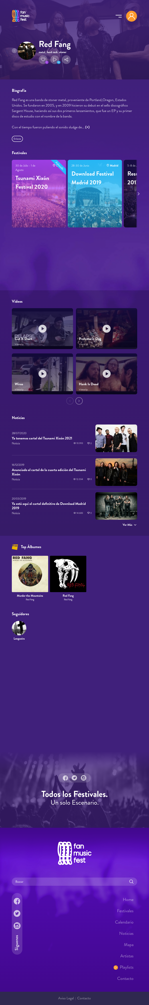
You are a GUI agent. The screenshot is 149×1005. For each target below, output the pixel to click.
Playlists (127, 967)
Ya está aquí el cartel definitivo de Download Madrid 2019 (49, 506)
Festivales (125, 911)
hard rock (52, 52)
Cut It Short (23, 338)
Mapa (129, 944)
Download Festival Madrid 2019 (92, 178)
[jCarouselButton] (138, 193)
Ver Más (127, 525)
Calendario (124, 922)
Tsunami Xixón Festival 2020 (32, 182)
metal (42, 52)
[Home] (20, 22)
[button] (43, 59)
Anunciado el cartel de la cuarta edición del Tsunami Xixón (49, 472)
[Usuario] (131, 16)
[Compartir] (66, 59)
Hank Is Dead (88, 384)
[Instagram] (83, 777)
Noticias (126, 933)
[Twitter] (74, 777)
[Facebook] (65, 777)
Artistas (127, 956)
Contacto (125, 978)
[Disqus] (74, 695)
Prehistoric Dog (90, 338)
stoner (62, 52)
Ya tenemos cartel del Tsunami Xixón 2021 (42, 438)
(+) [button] (87, 127)
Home (128, 899)
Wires (19, 384)
